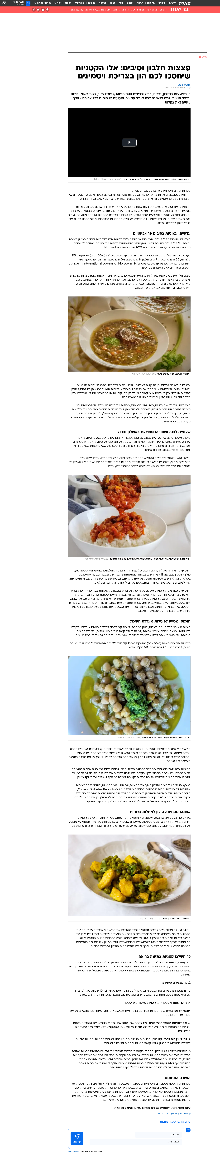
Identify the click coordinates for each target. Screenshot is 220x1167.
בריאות (102, 3)
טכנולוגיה (79, 3)
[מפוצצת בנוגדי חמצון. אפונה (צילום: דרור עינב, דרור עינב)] (129, 878)
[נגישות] (4, 3)
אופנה (67, 3)
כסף (121, 3)
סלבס (130, 3)
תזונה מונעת (164, 1114)
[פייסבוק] (34, 10)
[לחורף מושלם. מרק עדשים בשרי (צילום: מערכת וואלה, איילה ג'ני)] (129, 336)
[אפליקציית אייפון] (43, 10)
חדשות (172, 3)
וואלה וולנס (112, 10)
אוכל (112, 3)
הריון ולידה (124, 10)
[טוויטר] (38, 10)
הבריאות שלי (152, 10)
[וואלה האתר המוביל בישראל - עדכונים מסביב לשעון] (185, 3)
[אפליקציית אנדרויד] (47, 10)
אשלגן (174, 1114)
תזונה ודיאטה (137, 10)
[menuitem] (170, 3)
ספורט (161, 3)
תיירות (91, 3)
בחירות (151, 3)
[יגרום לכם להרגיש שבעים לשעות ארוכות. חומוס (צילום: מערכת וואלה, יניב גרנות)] (129, 698)
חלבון (180, 1114)
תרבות (140, 3)
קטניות (187, 1114)
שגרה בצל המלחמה (95, 10)
